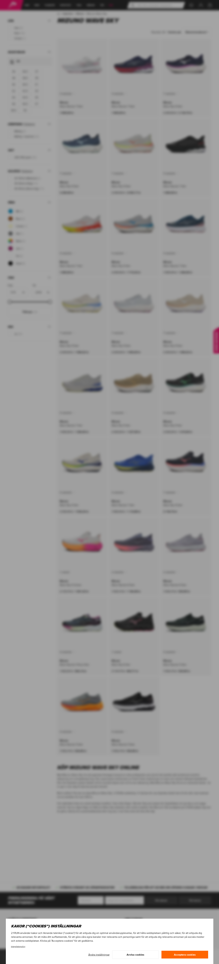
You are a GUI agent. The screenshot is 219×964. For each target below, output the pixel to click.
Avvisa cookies (135, 954)
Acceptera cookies (185, 954)
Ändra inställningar (99, 954)
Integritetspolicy (18, 946)
